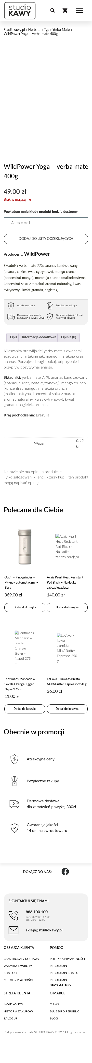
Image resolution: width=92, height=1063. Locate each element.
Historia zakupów (18, 1011)
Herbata (34, 30)
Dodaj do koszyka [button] (24, 607)
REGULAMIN (58, 965)
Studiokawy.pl (14, 30)
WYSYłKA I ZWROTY (18, 965)
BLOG (54, 1018)
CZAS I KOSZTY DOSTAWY (21, 958)
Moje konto (13, 1004)
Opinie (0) (68, 337)
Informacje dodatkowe (39, 337)
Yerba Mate (61, 30)
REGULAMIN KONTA (64, 973)
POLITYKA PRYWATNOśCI (67, 958)
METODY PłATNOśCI (18, 980)
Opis (13, 337)
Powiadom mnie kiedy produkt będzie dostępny (41, 212)
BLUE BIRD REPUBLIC (64, 1011)
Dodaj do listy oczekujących (46, 239)
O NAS (54, 1004)
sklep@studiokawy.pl (44, 930)
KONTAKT (10, 973)
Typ (46, 30)
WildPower (27, 254)
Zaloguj (10, 1018)
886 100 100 (38, 915)
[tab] (13, 337)
